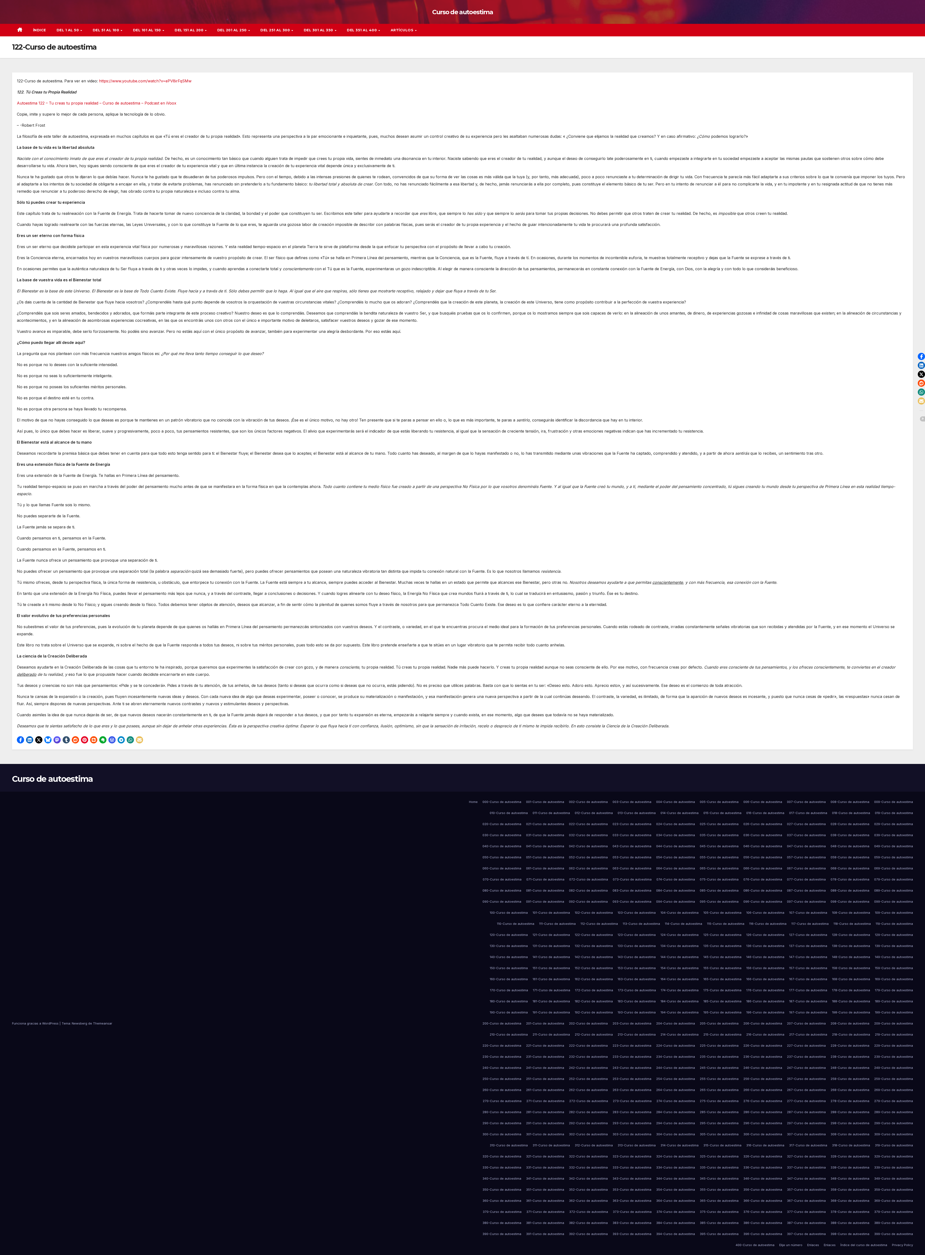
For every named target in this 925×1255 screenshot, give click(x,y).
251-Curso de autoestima (545, 1079)
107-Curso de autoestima (808, 912)
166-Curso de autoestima (765, 979)
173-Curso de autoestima (637, 990)
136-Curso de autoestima (765, 946)
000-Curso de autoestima (501, 802)
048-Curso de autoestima (850, 846)
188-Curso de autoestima (851, 1001)
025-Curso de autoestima (719, 824)
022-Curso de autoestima (588, 824)
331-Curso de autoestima (545, 1167)
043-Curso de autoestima (632, 846)
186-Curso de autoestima (765, 1001)
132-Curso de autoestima (594, 946)
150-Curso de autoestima (509, 968)
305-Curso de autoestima (719, 1134)
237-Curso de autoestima (806, 1056)
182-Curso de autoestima (594, 1001)
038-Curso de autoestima (850, 835)
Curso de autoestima (462, 12)
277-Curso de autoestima (806, 1101)
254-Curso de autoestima (675, 1079)
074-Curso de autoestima (675, 879)
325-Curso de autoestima (719, 1156)
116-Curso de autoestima (767, 924)
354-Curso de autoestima (675, 1189)
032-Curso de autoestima (588, 835)
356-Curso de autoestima (762, 1189)
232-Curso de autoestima (588, 1056)
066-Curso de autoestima (762, 868)
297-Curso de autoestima (806, 1123)
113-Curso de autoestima (641, 924)
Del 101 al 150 (147, 30)
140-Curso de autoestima (509, 957)
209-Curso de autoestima (893, 1023)
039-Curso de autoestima (893, 835)
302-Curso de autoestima (588, 1134)
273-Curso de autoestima (632, 1101)
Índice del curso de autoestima (863, 1245)
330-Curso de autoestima (501, 1167)
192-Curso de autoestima (594, 1012)
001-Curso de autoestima (545, 802)
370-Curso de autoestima (502, 1212)
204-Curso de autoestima (675, 1023)
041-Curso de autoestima (545, 846)
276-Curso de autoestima (762, 1101)
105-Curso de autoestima (722, 912)
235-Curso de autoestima (719, 1056)
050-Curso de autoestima (501, 857)
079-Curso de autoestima (893, 879)
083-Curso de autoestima (632, 890)
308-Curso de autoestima (850, 1134)
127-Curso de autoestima (808, 935)
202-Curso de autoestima (588, 1023)
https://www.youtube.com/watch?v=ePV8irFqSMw (145, 81)
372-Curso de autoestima (588, 1212)
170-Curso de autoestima (509, 990)
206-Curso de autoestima (762, 1023)
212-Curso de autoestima (594, 1034)
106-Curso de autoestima (765, 912)
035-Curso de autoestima (719, 835)
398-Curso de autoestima (850, 1234)
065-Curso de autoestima (719, 868)
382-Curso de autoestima (588, 1223)
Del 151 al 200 (190, 30)
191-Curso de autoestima (551, 1012)
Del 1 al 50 (68, 30)
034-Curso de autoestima (675, 835)
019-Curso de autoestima (894, 813)
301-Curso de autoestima (545, 1134)
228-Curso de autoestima (850, 1045)
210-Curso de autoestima (509, 1034)
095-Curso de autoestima (719, 901)
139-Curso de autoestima (894, 946)
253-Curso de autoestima (632, 1079)
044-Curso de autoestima (675, 846)
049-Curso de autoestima (893, 846)
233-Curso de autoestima (632, 1056)
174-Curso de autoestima (680, 990)
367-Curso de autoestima (806, 1200)
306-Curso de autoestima (762, 1134)
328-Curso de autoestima (850, 1156)
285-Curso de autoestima (719, 1112)
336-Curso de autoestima (762, 1167)
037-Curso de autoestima (806, 835)
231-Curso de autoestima (545, 1056)
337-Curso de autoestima (806, 1167)
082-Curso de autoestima (588, 890)
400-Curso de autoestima (755, 1245)
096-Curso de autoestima (762, 901)
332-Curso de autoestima (588, 1167)
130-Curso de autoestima (509, 946)
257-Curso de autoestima (806, 1079)
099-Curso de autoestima (893, 901)
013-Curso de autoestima (637, 813)
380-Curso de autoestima (501, 1223)
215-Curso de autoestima (722, 1034)
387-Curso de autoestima (806, 1223)
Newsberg (79, 1023)
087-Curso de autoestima (806, 890)
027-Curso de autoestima (806, 824)
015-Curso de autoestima (722, 813)
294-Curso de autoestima (675, 1123)
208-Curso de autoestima (850, 1023)
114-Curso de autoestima (683, 924)
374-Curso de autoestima (675, 1212)
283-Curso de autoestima (632, 1112)
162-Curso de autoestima (594, 979)
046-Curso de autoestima (762, 846)
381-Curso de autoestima (545, 1223)
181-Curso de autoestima (551, 1001)
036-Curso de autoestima (762, 835)
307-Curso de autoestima (806, 1134)
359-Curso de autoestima (893, 1189)
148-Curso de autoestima (851, 957)
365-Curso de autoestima (719, 1200)
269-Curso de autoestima (893, 1090)
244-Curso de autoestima (675, 1068)
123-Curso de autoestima (637, 935)
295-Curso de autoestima (719, 1123)
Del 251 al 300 (275, 30)
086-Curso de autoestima (762, 890)
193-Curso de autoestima (637, 1012)
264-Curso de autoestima (675, 1090)
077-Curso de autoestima (806, 879)
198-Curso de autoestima (851, 1012)
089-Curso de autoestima (893, 890)
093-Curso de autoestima (632, 901)
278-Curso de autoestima (850, 1101)
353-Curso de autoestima (632, 1189)
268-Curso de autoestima (850, 1090)
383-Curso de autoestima (632, 1223)
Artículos (403, 30)
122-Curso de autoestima (594, 935)
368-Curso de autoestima (850, 1200)
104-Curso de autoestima (680, 912)
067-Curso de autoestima (806, 868)
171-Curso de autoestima (551, 990)
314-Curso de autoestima (680, 1145)
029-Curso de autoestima (893, 824)
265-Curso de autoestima (719, 1090)
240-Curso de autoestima (501, 1068)
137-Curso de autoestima (808, 946)
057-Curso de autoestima (806, 857)
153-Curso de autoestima (637, 968)
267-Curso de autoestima (806, 1090)
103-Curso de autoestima (637, 912)
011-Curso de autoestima (551, 813)
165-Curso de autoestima (722, 979)
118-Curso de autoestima (852, 924)
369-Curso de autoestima (893, 1200)
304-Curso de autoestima (675, 1134)
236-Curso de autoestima (762, 1056)
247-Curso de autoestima (806, 1068)
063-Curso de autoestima (632, 868)
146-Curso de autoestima (765, 957)
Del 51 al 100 (106, 30)
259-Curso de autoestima (893, 1079)
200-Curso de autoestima (501, 1023)
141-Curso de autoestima (551, 957)
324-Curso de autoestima (675, 1156)
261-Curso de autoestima (545, 1090)
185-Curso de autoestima (722, 1001)
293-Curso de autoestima (632, 1123)
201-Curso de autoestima (545, 1023)
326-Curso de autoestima (762, 1156)
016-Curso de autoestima (765, 813)
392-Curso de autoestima (588, 1234)
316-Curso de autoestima (765, 1145)
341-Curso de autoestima (545, 1178)
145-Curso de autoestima (722, 957)
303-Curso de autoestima (632, 1134)
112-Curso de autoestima (599, 924)
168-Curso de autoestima (851, 979)
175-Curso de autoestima (722, 990)
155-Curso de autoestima (722, 968)
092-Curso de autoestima (588, 901)
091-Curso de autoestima (545, 901)
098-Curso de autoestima (850, 901)
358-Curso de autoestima (850, 1189)
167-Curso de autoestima (808, 979)
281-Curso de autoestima (545, 1112)
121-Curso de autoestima (551, 935)
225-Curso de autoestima (719, 1045)
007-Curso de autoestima (806, 802)
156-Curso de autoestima (765, 968)
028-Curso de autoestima (850, 824)
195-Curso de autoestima (722, 1012)
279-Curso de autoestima (893, 1101)
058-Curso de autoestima (850, 857)
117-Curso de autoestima (810, 924)
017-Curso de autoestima (808, 813)
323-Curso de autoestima (632, 1156)
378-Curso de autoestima (850, 1212)
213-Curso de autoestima (637, 1034)
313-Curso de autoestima (637, 1145)
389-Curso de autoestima (893, 1223)
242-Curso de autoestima (588, 1068)
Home (473, 802)
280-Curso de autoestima (501, 1112)
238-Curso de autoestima (850, 1056)
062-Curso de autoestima (588, 868)
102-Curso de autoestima (594, 912)
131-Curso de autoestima (551, 946)
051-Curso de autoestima (545, 857)
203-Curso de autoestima (632, 1023)
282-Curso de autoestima (588, 1112)
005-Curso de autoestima (719, 802)
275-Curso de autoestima (719, 1101)
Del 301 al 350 (319, 30)
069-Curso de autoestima (893, 868)
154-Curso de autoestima (680, 968)
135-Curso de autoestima (722, 946)
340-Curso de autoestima (501, 1178)
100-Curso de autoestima (509, 912)
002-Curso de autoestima (588, 802)
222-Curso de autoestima (588, 1045)
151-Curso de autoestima (551, 968)
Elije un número (790, 1245)
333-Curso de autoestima (632, 1167)
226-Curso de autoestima (762, 1045)
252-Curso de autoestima (588, 1079)
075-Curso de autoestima (719, 879)
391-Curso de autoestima (545, 1234)
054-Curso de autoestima (675, 857)
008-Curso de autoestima (850, 802)
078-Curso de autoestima (850, 879)
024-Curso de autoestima (675, 824)
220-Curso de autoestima (501, 1045)
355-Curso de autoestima (719, 1189)
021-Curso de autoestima (545, 824)
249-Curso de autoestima (893, 1068)
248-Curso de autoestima (850, 1068)
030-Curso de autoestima (501, 835)
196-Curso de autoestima (765, 1012)
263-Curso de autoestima (632, 1090)
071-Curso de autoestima (545, 879)
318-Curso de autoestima (851, 1145)
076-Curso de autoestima (762, 879)
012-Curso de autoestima (594, 813)
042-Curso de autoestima (588, 846)
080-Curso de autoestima (501, 890)
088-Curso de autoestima (850, 890)
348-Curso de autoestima (850, 1178)
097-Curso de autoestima (806, 901)
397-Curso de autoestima (806, 1234)
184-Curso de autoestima (680, 1001)
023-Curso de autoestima (632, 824)
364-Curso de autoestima (675, 1200)
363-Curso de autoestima (632, 1200)
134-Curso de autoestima (680, 946)
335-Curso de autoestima (719, 1167)
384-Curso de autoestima (675, 1223)
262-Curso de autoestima (588, 1090)
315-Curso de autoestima (722, 1145)
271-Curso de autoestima (545, 1101)
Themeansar (102, 1023)
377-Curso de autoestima (806, 1212)
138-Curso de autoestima (851, 946)
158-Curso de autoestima (851, 968)
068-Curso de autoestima (850, 868)
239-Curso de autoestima (893, 1056)
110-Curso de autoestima (515, 924)
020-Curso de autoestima (501, 824)
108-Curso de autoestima (851, 912)
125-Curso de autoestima (722, 935)
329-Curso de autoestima (893, 1156)
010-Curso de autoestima (509, 813)
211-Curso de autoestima (551, 1034)
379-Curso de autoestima (893, 1212)
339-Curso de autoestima (893, 1167)
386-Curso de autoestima (762, 1223)
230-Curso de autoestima (501, 1056)
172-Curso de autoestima (594, 990)
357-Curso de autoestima (806, 1189)
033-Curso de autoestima (632, 835)
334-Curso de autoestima (675, 1167)
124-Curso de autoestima (680, 935)
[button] (20, 739)
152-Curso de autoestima (594, 968)
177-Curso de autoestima (808, 990)
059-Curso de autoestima (893, 857)
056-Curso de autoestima (762, 857)
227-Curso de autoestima (806, 1045)
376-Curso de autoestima (762, 1212)
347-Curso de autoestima (806, 1178)
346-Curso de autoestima (762, 1178)
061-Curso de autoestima (545, 868)
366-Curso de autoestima (762, 1200)
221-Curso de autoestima (545, 1045)
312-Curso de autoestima (594, 1145)
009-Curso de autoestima (893, 802)
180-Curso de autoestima (509, 1001)
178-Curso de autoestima (851, 990)
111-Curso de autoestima (557, 924)
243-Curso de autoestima (632, 1068)
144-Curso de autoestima (680, 957)
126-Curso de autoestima (765, 935)
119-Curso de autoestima (894, 924)
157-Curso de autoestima (808, 968)
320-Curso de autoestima (501, 1156)
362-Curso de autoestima (588, 1200)
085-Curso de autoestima (719, 890)
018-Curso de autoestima (851, 813)
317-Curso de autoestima (808, 1145)
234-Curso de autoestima (675, 1056)
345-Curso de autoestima (719, 1178)
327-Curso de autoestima (806, 1156)
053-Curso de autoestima (632, 857)
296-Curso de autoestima (762, 1123)
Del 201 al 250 (232, 30)
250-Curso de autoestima (501, 1079)
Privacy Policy (902, 1245)
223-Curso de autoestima (632, 1045)
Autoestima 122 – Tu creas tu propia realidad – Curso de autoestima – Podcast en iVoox (96, 103)
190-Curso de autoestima (509, 1012)
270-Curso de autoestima (502, 1101)
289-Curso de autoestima (893, 1112)
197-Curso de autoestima (808, 1012)
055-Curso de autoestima (719, 857)
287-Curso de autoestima (806, 1112)
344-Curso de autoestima (675, 1178)
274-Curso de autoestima (675, 1101)
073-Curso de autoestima (632, 879)
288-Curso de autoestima (850, 1112)
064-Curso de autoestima (675, 868)
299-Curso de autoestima (893, 1123)
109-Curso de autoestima (894, 912)
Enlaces (813, 1245)
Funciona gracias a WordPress (35, 1023)
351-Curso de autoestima (545, 1189)
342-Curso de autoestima (588, 1178)
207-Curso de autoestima (806, 1023)
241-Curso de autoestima (545, 1068)
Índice (39, 30)
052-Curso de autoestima (588, 857)
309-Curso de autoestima (893, 1134)
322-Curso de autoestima (588, 1156)
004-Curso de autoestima (675, 802)
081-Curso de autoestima (545, 890)
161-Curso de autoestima (551, 979)
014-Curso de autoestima (680, 813)
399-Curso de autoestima (893, 1234)
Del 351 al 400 (362, 30)
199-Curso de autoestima (894, 1012)
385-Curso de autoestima (719, 1223)
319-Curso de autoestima (894, 1145)
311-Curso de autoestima (551, 1145)
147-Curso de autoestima (808, 957)
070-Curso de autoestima (502, 879)
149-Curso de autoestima (894, 957)
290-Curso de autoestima (501, 1123)
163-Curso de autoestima (637, 979)
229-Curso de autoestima (893, 1045)
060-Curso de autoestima (501, 868)
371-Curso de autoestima (545, 1212)
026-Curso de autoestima (762, 824)
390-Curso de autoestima (501, 1234)
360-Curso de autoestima (501, 1200)
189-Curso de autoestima (894, 1001)
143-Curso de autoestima (637, 957)
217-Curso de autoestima (808, 1034)
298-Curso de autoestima (850, 1123)
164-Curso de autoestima (680, 979)
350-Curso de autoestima (501, 1189)
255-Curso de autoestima (719, 1079)
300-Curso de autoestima (501, 1134)
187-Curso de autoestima (808, 1001)
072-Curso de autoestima (588, 879)
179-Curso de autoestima (894, 990)
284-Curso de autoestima (675, 1112)
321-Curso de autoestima (545, 1156)
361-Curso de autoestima (545, 1200)
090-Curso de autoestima (501, 901)
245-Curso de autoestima (719, 1068)
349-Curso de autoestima (893, 1178)
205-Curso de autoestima (719, 1023)
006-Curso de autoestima (762, 802)
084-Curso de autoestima (675, 890)
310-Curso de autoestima (509, 1145)
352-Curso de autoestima (588, 1189)
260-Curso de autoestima (501, 1090)
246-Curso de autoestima (762, 1068)
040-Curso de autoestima (501, 846)
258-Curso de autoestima (850, 1079)
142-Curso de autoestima (594, 957)
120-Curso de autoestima (509, 935)
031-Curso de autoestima (545, 835)
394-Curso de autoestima (675, 1234)
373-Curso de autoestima (632, 1212)
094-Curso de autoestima (675, 901)
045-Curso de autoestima (719, 846)
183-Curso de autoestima (637, 1001)
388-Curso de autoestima (850, 1223)
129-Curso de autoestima (894, 935)
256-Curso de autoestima (762, 1079)
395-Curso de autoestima (719, 1234)
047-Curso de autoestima (806, 846)
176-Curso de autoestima (765, 990)
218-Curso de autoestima (851, 1034)
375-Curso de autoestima (719, 1212)
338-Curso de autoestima (850, 1167)
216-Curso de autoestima (765, 1034)
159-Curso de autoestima (894, 968)
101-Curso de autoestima (551, 912)
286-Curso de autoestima (762, 1112)
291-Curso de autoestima (545, 1123)
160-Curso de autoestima (509, 979)
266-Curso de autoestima (762, 1090)
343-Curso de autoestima (632, 1178)
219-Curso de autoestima (894, 1034)
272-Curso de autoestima (588, 1101)
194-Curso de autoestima (680, 1012)
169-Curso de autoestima (894, 979)
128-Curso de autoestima (851, 935)
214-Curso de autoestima (680, 1034)
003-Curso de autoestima (632, 802)
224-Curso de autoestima (675, 1045)
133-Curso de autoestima (637, 946)
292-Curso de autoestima (588, 1123)
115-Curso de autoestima (725, 924)
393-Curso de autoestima (632, 1234)
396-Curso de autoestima (762, 1234)
